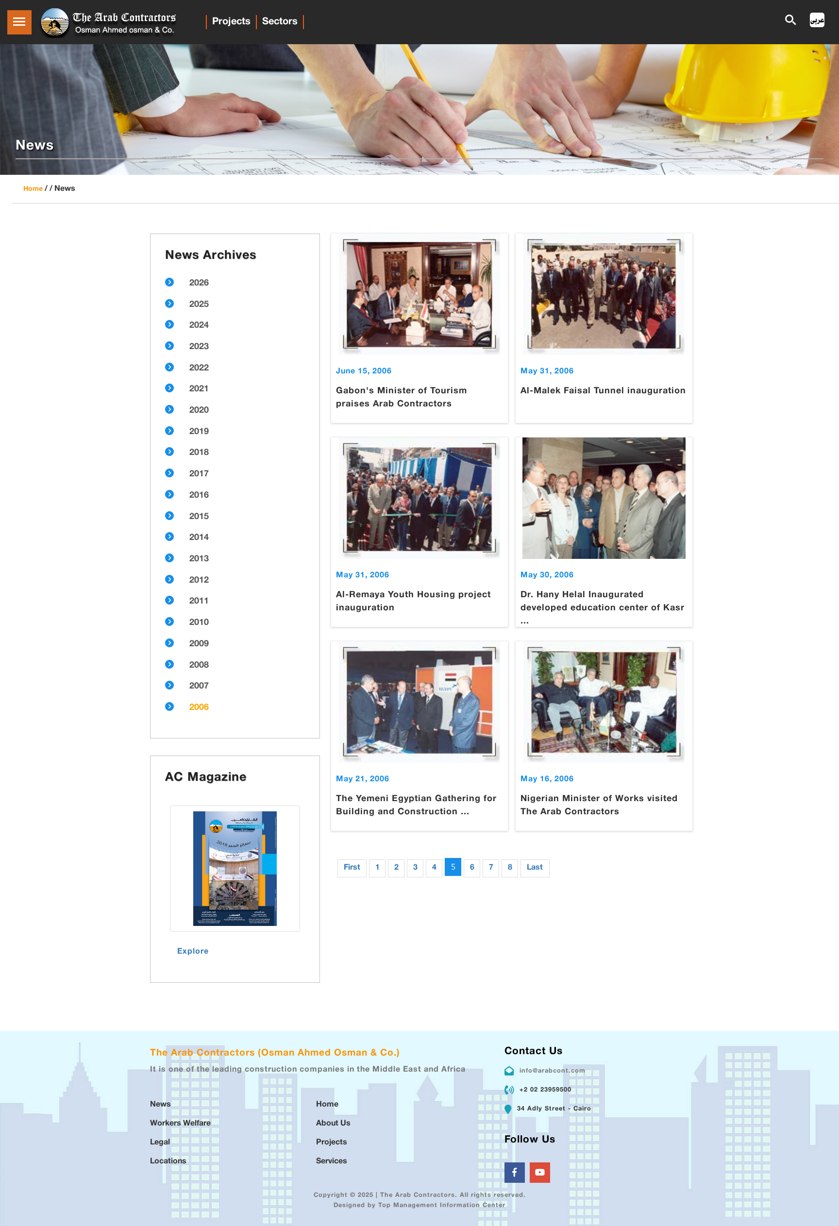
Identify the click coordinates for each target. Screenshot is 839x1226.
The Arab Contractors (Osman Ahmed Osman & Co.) (275, 1053)
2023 (199, 347)
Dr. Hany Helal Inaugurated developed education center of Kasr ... (602, 608)
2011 (199, 601)
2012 (199, 580)
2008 (199, 665)
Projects (231, 22)
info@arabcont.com (553, 1071)
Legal (160, 1142)
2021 (199, 389)
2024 (199, 325)
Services (331, 1161)
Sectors (280, 22)
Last (535, 868)
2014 (199, 538)
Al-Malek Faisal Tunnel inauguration (603, 391)
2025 (199, 305)
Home (33, 189)
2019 (199, 432)
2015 (199, 517)
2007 (199, 686)
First (352, 868)
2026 (199, 283)
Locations (168, 1161)
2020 (199, 410)
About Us (333, 1123)
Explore (193, 952)
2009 (199, 644)
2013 (199, 559)
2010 (199, 623)
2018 (199, 453)
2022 (199, 368)
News (160, 1104)
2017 (199, 474)
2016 (199, 495)
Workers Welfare (180, 1123)
